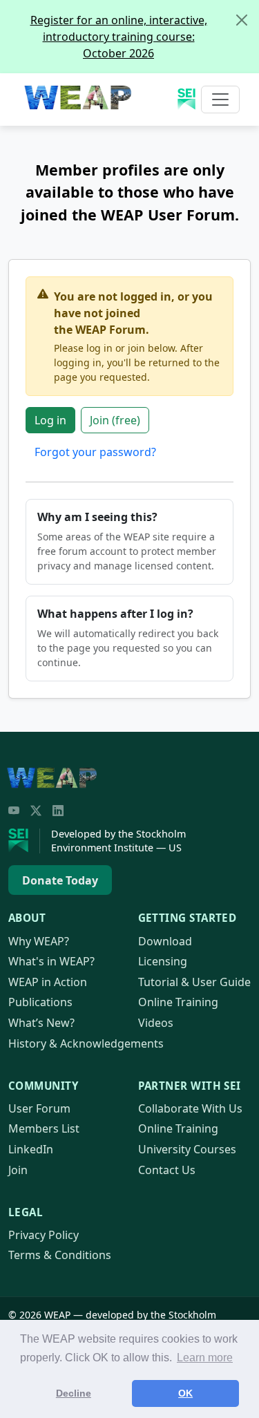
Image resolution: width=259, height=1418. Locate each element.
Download (165, 941)
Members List (43, 1128)
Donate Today (60, 880)
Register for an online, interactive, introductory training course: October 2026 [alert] (118, 36)
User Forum (39, 1108)
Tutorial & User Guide (194, 982)
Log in (50, 420)
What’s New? (41, 1022)
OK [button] (185, 1393)
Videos (155, 1022)
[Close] (241, 20)
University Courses (187, 1149)
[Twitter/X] (35, 810)
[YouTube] (13, 810)
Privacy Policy (43, 1234)
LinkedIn (30, 1149)
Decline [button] (73, 1393)
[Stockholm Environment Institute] (24, 841)
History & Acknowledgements (86, 1043)
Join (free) (115, 420)
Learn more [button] (205, 1357)
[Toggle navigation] (220, 99)
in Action (47, 982)
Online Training (178, 1002)
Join (18, 1170)
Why (38, 941)
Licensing (162, 961)
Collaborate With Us (190, 1108)
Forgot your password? (95, 452)
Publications (40, 1002)
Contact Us (166, 1170)
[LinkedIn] (58, 810)
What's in (51, 961)
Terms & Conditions (59, 1255)
